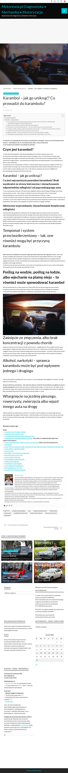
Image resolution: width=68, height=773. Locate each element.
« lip (36, 664)
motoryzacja (7, 513)
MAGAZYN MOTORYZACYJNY (19, 88)
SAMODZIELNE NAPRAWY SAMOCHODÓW (18, 438)
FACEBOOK (9, 701)
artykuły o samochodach (18, 510)
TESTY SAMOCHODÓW (12, 457)
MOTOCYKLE (9, 451)
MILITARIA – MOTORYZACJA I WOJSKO (17, 453)
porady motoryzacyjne (36, 513)
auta (29, 510)
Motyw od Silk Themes (34, 770)
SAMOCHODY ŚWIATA (12, 461)
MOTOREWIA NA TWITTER (13, 468)
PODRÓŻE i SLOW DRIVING (13, 463)
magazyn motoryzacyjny (40, 510)
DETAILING (8, 445)
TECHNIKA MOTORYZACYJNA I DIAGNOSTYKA (19, 436)
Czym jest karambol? (10, 118)
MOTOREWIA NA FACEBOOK (14, 466)
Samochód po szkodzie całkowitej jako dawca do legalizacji (15, 555)
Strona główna (7, 88)
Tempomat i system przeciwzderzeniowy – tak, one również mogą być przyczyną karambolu (30, 127)
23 (61, 653)
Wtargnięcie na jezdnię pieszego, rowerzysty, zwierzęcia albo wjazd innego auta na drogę (29, 134)
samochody (7, 515)
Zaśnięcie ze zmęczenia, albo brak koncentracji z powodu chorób (23, 130)
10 (37, 649)
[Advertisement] (34, 31)
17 (37, 653)
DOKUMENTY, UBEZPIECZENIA (15, 449)
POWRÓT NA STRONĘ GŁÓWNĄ (15, 432)
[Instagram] (11, 506)
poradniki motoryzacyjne (20, 513)
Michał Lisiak (53, 510)
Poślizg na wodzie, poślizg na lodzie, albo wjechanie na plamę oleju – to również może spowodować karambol (34, 128)
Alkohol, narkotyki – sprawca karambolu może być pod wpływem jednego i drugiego (28, 132)
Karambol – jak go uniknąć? (12, 120)
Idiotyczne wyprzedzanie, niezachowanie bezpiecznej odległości (23, 125)
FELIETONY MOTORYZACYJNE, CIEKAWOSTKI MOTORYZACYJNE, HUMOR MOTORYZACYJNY (34, 447)
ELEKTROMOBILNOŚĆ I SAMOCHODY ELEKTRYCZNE (21, 442)
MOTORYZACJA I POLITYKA (14, 455)
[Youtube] (4, 506)
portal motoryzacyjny (51, 513)
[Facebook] (9, 506)
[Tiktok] (7, 506)
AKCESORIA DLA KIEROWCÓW (14, 459)
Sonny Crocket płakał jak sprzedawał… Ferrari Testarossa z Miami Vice (15, 577)
